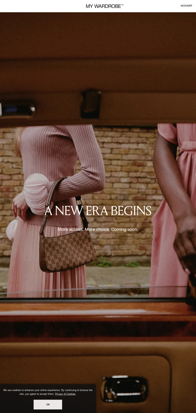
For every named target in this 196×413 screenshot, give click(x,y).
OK (48, 405)
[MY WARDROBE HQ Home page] (104, 6)
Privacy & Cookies (65, 394)
